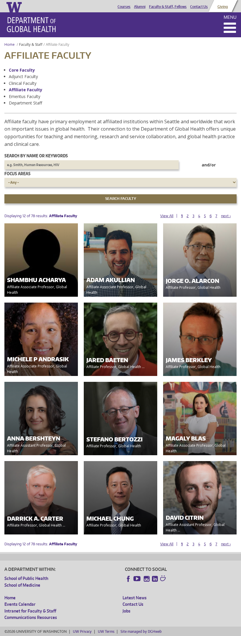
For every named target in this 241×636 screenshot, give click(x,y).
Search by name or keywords (36, 155)
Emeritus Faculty (24, 96)
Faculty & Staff (30, 44)
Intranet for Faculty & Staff (30, 610)
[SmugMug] (163, 579)
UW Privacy (82, 631)
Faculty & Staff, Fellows (168, 7)
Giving (222, 7)
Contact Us (199, 7)
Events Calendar (20, 604)
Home (9, 44)
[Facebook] (128, 578)
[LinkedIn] (154, 578)
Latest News (135, 597)
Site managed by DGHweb (141, 631)
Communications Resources (30, 617)
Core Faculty (22, 70)
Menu (230, 17)
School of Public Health (26, 578)
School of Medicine (22, 585)
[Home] (31, 24)
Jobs (126, 610)
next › (226, 216)
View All (166, 216)
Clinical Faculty (22, 83)
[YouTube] (137, 578)
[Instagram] (146, 578)
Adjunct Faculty (23, 76)
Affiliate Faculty (25, 89)
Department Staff (25, 103)
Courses (124, 7)
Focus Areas (17, 173)
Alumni (139, 7)
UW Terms (106, 631)
